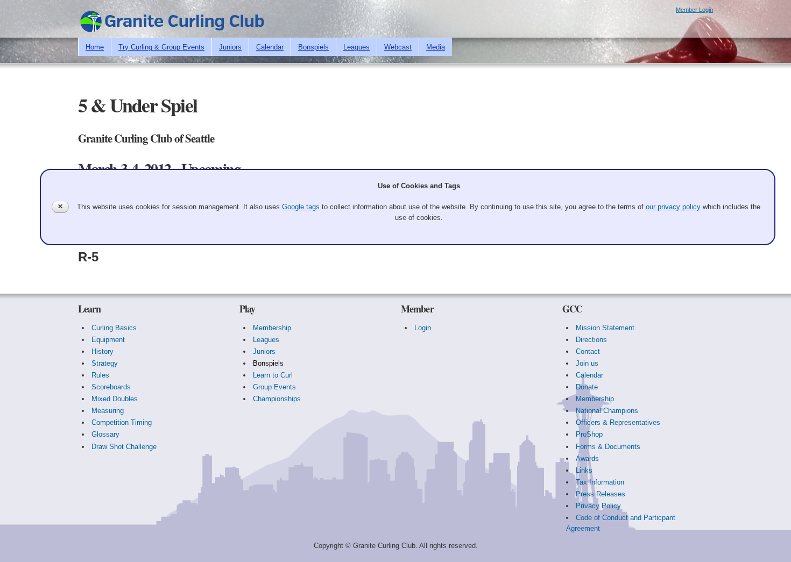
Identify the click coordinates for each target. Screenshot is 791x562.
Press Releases (600, 494)
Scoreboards (111, 387)
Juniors (230, 47)
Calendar (270, 47)
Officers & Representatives (618, 422)
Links (584, 470)
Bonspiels (313, 47)
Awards (587, 458)
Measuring (107, 411)
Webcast (398, 47)
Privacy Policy (598, 506)
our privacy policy (673, 207)
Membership (272, 328)
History (102, 351)
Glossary (105, 434)
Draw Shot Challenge (124, 447)
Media (435, 47)
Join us (587, 363)
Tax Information (600, 482)
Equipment (108, 340)
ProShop (589, 434)
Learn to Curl (273, 375)
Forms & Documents (608, 447)
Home (95, 47)
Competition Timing (121, 422)
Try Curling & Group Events (161, 47)
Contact (588, 351)
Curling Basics (114, 328)
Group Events (274, 387)
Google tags (301, 207)
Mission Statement (605, 328)
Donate (587, 387)
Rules (100, 375)
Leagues (356, 47)
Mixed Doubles (114, 399)
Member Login (694, 9)
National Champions (607, 411)
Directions (591, 340)
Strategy (104, 363)
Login (422, 328)
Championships (277, 399)
